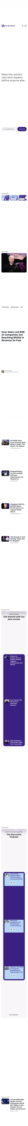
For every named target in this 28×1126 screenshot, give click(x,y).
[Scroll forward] (26, 197)
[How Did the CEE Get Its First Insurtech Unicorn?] (14, 702)
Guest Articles (5, 307)
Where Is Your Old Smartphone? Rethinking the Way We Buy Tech (16, 969)
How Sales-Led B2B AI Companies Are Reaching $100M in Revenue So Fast (13, 336)
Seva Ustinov (9, 370)
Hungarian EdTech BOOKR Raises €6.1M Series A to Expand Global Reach (17, 508)
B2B (21, 307)
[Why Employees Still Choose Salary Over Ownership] (14, 742)
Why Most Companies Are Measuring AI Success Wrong (15, 923)
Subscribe (22, 129)
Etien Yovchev (15, 1111)
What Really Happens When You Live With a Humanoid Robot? (16, 876)
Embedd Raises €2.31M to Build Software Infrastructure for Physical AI (16, 475)
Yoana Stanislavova (16, 513)
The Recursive (15, 481)
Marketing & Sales (15, 307)
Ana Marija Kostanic (16, 448)
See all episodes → (14, 1014)
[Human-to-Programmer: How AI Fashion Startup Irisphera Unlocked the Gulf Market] (14, 660)
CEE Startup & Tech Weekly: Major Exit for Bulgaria (17, 539)
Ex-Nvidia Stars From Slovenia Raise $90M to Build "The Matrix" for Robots (18, 443)
